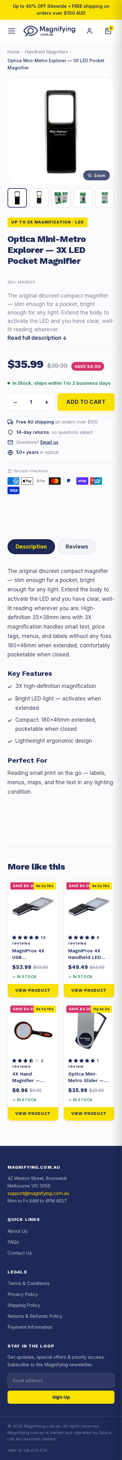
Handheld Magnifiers (46, 51)
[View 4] (83, 198)
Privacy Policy (23, 1294)
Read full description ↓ (37, 338)
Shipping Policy (24, 1305)
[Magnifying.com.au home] (49, 31)
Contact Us (20, 1253)
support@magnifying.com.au (38, 1193)
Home (14, 51)
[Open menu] (12, 31)
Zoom (99, 175)
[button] (26, 937)
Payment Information (30, 1327)
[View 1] (17, 198)
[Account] (89, 31)
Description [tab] (31, 547)
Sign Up (61, 1397)
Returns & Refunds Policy (35, 1316)
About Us (18, 1231)
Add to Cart (85, 402)
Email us (49, 442)
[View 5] (104, 198)
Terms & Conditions (29, 1283)
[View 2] (39, 198)
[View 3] (61, 198)
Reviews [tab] (77, 547)
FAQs (13, 1242)
